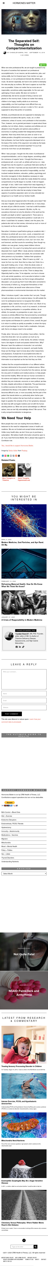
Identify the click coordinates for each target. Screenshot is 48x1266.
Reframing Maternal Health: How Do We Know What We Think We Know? (21, 585)
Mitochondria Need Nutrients (13, 1140)
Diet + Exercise (6, 816)
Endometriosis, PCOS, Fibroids (12, 823)
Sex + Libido (5, 854)
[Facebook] (16, 647)
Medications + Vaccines (9, 835)
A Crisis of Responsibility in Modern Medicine (21, 619)
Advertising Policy (7, 1258)
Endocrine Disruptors (8, 820)
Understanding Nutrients (10, 861)
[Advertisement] (24, 904)
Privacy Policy (32, 1258)
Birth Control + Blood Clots (10, 812)
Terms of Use (29, 1259)
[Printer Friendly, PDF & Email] (43, 63)
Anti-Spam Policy (20, 1258)
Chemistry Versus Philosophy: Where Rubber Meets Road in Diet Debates (22, 1223)
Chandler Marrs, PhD (19, 52)
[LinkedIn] (19, 647)
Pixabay (24, 450)
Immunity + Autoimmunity (10, 831)
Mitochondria (6, 842)
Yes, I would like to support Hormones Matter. (17, 445)
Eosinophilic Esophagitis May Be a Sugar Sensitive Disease (22, 1181)
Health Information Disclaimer (13, 1259)
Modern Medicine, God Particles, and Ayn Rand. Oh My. (22, 543)
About (37, 1259)
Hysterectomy (6, 827)
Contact (43, 1259)
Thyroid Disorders (7, 858)
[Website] (23, 647)
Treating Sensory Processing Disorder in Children (21, 1066)
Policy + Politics (6, 850)
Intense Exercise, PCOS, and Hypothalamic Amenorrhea (19, 1102)
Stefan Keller (13, 450)
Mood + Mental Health (9, 846)
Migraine (4, 839)
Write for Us (7, 1261)
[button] (35, 1247)
